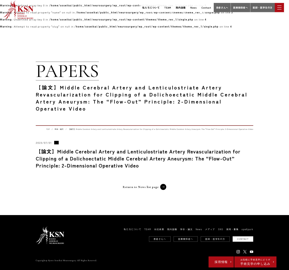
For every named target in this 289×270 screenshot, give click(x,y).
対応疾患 (159, 229)
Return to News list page (141, 187)
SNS (220, 229)
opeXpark (247, 229)
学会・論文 (59, 129)
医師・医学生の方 (262, 7)
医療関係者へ (240, 7)
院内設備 (181, 7)
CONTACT (243, 239)
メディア (210, 229)
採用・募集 (232, 229)
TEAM (167, 7)
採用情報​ (221, 262)
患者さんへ (222, 7)
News (193, 7)
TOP (48, 129)
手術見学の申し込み (255, 262)
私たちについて (151, 7)
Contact (206, 7)
